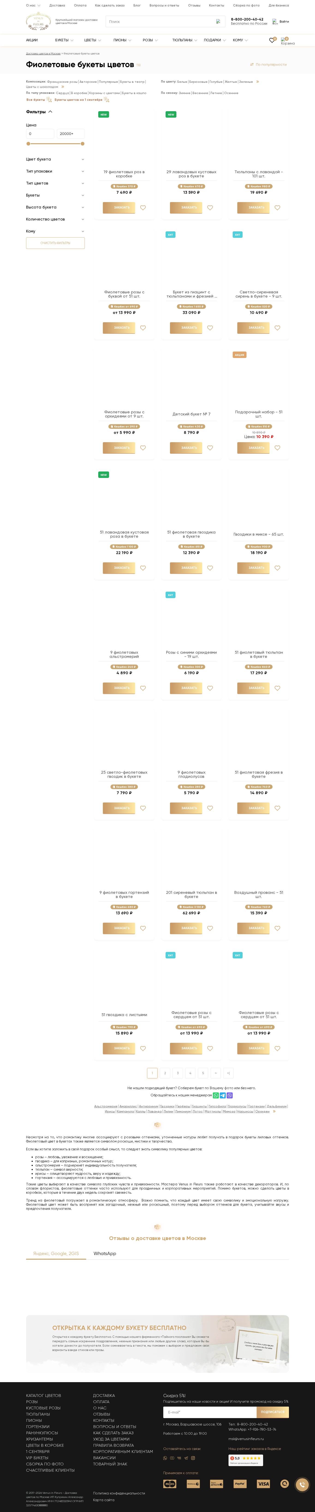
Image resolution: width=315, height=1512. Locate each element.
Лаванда (155, 1111)
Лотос (198, 1111)
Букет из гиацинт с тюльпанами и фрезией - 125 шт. (191, 294)
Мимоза (229, 1111)
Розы (148, 40)
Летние (216, 93)
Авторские (88, 82)
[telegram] (186, 1459)
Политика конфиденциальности (119, 1493)
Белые (182, 82)
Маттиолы (213, 1111)
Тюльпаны (182, 40)
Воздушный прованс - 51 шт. (258, 894)
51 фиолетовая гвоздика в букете (191, 534)
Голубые (216, 82)
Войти (284, 21)
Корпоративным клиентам (123, 1451)
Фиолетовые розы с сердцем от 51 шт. (191, 1015)
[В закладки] (143, 208)
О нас (31, 5)
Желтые (231, 82)
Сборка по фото (246, 5)
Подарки (213, 40)
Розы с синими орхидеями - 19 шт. (191, 654)
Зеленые (246, 82)
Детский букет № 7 (191, 414)
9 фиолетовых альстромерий (124, 654)
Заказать (122, 207)
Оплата (80, 5)
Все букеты (36, 100)
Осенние (231, 93)
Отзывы (194, 5)
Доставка (57, 5)
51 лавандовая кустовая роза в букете (124, 534)
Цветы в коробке (45, 1445)
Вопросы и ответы (164, 5)
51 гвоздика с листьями (124, 1015)
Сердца (62, 93)
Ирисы (110, 1111)
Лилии (168, 1111)
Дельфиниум (277, 1106)
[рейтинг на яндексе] (246, 1465)
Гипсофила (217, 1106)
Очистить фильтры (55, 243)
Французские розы (62, 82)
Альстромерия (105, 1106)
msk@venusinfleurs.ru (246, 1439)
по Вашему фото (219, 1088)
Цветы (90, 40)
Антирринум (148, 1106)
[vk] (179, 1459)
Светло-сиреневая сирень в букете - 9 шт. (258, 294)
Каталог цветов (43, 1395)
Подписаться (273, 1412)
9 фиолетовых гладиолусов (191, 774)
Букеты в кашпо (134, 93)
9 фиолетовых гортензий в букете (124, 894)
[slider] (28, 143)
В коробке (79, 93)
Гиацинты (199, 1106)
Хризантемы (39, 1439)
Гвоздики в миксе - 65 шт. (259, 534)
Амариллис (128, 1106)
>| (228, 1073)
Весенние (200, 93)
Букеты (62, 40)
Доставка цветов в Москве (43, 53)
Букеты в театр (132, 82)
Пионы (120, 40)
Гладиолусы (237, 1106)
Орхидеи (262, 1111)
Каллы (141, 1111)
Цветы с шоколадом (42, 87)
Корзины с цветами (104, 93)
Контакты (216, 5)
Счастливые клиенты (50, 1470)
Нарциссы (245, 1111)
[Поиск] (218, 21)
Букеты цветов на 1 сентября (78, 100)
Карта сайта (103, 1500)
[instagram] (193, 1459)
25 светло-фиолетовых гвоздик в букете (124, 774)
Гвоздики (167, 1106)
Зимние (184, 93)
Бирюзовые (198, 82)
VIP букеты (37, 1457)
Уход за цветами (111, 1439)
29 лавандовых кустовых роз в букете (191, 174)
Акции (32, 40)
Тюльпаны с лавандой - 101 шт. (259, 174)
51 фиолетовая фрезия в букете (259, 774)
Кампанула (125, 1111)
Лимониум (183, 1111)
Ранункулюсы (42, 1433)
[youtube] (172, 1459)
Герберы (183, 1106)
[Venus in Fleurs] (38, 29)
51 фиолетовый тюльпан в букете (259, 654)
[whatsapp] (165, 1459)
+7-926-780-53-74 (262, 1429)
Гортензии (256, 1106)
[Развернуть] (63, 87)
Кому (238, 40)
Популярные (108, 82)
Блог (137, 5)
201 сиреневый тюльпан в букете (191, 894)
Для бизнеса (279, 5)
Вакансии (104, 1457)
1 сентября (38, 1451)
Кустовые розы (43, 1408)
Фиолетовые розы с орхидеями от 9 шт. (124, 414)
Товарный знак (110, 1464)
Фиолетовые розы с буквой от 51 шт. (124, 294)
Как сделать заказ (110, 5)
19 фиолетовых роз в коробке (124, 174)
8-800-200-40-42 (252, 1424)
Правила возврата (113, 1445)
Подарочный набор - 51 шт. (258, 414)
